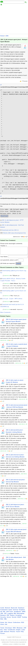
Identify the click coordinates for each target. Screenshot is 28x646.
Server (9, 617)
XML (5, 619)
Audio (2, 608)
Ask (6, 624)
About (10, 622)
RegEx (18, 629)
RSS (22, 622)
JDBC (24, 611)
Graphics (22, 609)
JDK (7, 35)
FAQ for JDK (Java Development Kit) (14, 233)
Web (1, 619)
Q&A (1, 631)
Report (12, 615)
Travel (18, 631)
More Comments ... (6, 312)
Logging (10, 613)
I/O (1, 611)
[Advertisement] (14, 20)
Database (21, 608)
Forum (2, 633)
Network (3, 615)
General (15, 609)
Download (4, 216)
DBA (14, 628)
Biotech (7, 608)
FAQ (22, 631)
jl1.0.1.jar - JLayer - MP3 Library (12, 298)
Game (10, 609)
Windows (20, 628)
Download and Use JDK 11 (10, 230)
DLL (1, 629)
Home (2, 35)
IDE (4, 611)
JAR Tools (9, 611)
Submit (18, 263)
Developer (8, 628)
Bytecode (14, 608)
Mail (15, 613)
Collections (16, 622)
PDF (8, 615)
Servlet (14, 617)
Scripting (18, 615)
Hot (6, 622)
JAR (24, 628)
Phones (12, 631)
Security (3, 617)
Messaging (20, 613)
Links (23, 629)
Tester (2, 628)
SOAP (19, 617)
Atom (2, 624)
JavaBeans (17, 611)
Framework (4, 609)
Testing (24, 617)
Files (5, 629)
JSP (5, 613)
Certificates (11, 629)
